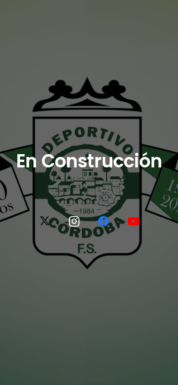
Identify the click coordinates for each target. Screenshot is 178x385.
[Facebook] (103, 221)
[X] (44, 221)
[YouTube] (133, 221)
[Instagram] (74, 221)
